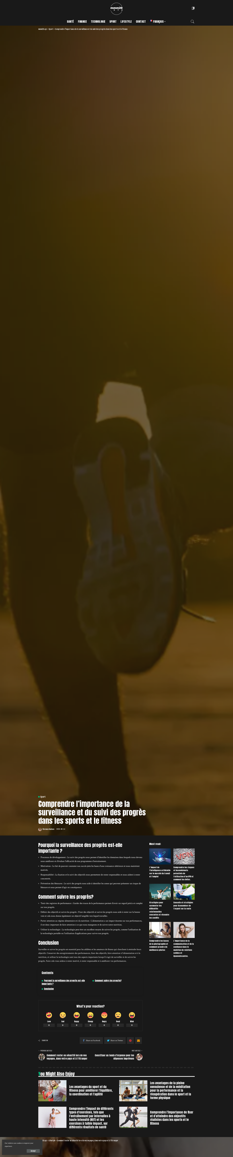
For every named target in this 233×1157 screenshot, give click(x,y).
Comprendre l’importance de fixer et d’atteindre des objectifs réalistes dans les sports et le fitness (171, 1118)
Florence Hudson (48, 829)
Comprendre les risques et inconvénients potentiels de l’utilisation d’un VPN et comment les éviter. (183, 873)
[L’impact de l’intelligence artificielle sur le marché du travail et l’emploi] (160, 856)
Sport (43, 797)
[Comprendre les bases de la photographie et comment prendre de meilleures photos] (160, 930)
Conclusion (49, 988)
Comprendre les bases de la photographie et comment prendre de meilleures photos (159, 945)
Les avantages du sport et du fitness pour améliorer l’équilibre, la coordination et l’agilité (91, 1090)
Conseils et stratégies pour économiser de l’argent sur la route (183, 905)
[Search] (192, 22)
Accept (33, 1151)
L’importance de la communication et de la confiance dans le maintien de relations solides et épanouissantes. (183, 948)
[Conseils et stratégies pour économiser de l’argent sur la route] (184, 892)
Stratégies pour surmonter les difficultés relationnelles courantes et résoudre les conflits (159, 910)
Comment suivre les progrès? (108, 980)
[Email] (138, 1040)
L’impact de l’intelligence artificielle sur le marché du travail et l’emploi (159, 872)
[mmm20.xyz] (116, 9)
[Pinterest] (130, 1040)
